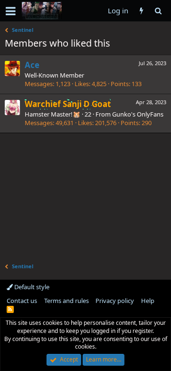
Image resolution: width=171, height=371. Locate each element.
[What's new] (141, 11)
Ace (32, 64)
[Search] (158, 11)
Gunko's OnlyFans (137, 114)
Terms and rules (66, 300)
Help (147, 300)
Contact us (22, 300)
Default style (31, 287)
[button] (10, 10)
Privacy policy (114, 300)
